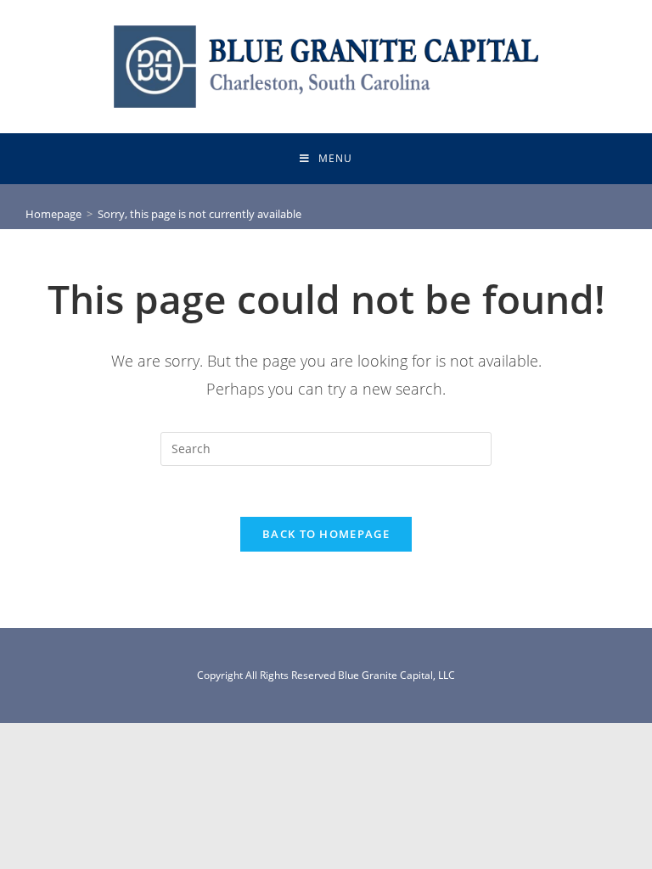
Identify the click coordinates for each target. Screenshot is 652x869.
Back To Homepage (326, 533)
